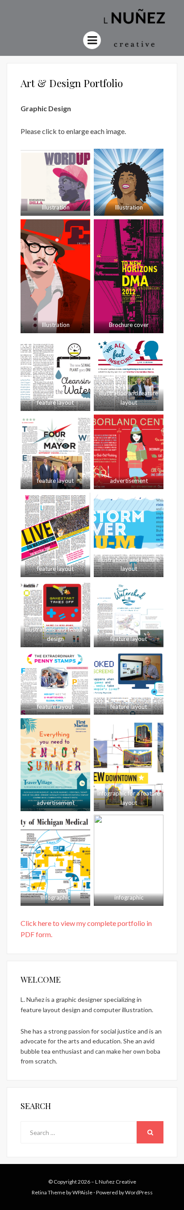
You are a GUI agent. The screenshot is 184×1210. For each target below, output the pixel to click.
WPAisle (82, 1192)
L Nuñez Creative (115, 1181)
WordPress (139, 1192)
